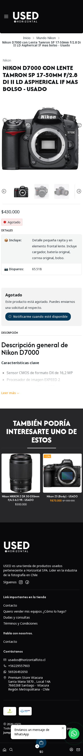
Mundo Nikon (46, 38)
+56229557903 (19, 666)
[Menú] (6, 17)
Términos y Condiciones (20, 623)
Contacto (10, 605)
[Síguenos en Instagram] (21, 582)
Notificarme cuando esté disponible (40, 316)
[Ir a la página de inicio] (25, 16)
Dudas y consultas (16, 617)
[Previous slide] (4, 191)
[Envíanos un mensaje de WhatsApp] (73, 733)
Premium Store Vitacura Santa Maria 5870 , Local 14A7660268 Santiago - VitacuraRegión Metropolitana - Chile (29, 683)
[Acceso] (71, 748)
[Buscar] (11, 748)
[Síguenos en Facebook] (27, 582)
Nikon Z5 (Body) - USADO (29, 496)
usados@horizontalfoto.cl (26, 660)
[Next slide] (78, 191)
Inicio (27, 38)
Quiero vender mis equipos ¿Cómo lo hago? (34, 611)
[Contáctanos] (78, 748)
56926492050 (18, 672)
